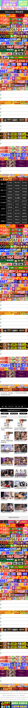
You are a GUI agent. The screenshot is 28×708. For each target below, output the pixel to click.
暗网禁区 (9, 216)
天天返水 (24, 204)
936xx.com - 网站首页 (14, 12)
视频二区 (3, 190)
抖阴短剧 (17, 222)
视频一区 (3, 184)
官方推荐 (3, 202)
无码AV (3, 208)
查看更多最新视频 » (14, 517)
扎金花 (17, 204)
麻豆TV (17, 207)
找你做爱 (24, 195)
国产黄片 (9, 213)
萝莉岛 (24, 210)
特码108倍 (14, 413)
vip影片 (4, 413)
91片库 (10, 210)
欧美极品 (17, 185)
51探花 (24, 207)
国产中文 (9, 219)
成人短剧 (24, 219)
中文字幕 (17, 188)
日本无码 (24, 182)
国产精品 (9, 182)
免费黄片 (24, 213)
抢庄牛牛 (17, 201)
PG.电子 (23, 413)
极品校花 (9, 222)
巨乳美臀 (24, 188)
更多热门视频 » (23, 417)
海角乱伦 (17, 216)
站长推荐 (3, 196)
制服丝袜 (17, 191)
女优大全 (17, 210)
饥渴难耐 (17, 195)
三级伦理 (9, 188)
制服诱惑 (24, 216)
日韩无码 (24, 222)
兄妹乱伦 (17, 219)
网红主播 (17, 182)
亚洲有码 (9, 185)
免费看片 (3, 221)
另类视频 (24, 191)
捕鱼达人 (9, 201)
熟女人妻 (17, 213)
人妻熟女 (9, 191)
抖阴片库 (3, 215)
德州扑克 (24, 201)
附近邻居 (9, 195)
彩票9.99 (9, 204)
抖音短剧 (9, 207)
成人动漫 (24, 185)
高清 (16, 406)
